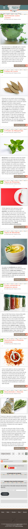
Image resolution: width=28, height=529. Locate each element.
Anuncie (25, 512)
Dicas (19, 512)
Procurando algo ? (5, 459)
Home (2, 512)
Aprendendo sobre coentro (12, 17)
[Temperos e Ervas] (1, 15)
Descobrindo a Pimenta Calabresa (13, 341)
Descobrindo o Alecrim (13, 392)
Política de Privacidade (19, 526)
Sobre (8, 512)
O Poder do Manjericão (13, 131)
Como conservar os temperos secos (12, 286)
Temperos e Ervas (17, 19)
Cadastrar (4, 494)
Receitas (14, 512)
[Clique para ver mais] (14, 34)
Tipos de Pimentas (12, 182)
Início (1, 13)
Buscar (24, 461)
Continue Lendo (20, 65)
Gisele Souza (8, 19)
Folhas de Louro (11, 71)
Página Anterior (5, 453)
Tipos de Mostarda (12, 233)
